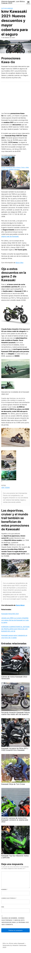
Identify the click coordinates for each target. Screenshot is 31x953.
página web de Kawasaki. (10, 236)
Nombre (4, 889)
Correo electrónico (9, 898)
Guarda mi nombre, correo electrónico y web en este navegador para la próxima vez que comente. (15, 921)
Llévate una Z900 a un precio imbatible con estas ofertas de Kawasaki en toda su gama (15, 620)
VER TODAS (5, 487)
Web (2, 907)
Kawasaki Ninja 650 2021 (10, 614)
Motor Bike (19, 262)
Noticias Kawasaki (7, 8)
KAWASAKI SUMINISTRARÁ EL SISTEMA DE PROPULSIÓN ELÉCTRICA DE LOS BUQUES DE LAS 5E (15, 629)
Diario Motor (20, 605)
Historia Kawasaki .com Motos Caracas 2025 (13, 2)
